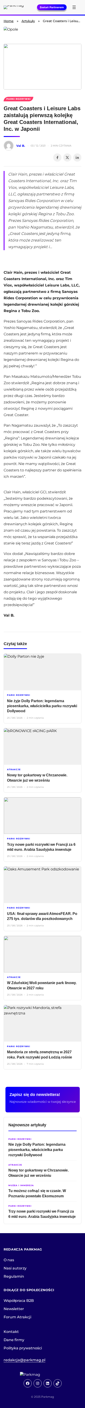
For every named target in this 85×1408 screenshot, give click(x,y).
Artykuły (28, 21)
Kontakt (11, 1331)
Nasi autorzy (15, 1268)
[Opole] (42, 33)
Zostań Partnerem (52, 7)
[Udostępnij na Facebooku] (57, 157)
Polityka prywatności (23, 1348)
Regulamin (14, 1276)
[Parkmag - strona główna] (42, 1374)
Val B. (20, 145)
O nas (9, 1260)
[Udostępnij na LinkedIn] (77, 157)
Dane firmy (14, 1340)
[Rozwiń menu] (74, 7)
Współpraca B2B (19, 1300)
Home (9, 21)
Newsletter (14, 1309)
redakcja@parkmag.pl (24, 1360)
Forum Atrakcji (17, 1317)
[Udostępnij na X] (67, 157)
